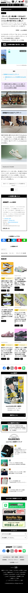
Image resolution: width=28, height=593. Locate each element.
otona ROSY (23, 572)
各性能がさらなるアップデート (11, 74)
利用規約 (22, 559)
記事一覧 (16, 1)
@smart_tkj (11, 220)
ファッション (4, 5)
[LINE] (24, 240)
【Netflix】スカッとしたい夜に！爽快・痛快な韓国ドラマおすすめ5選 (18, 472)
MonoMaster (13, 576)
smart (7, 576)
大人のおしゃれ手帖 (18, 570)
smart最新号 (12, 1)
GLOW (17, 574)
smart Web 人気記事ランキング (14, 498)
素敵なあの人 (10, 572)
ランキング (19, 1)
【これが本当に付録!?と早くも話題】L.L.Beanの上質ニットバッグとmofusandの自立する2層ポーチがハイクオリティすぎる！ (18, 490)
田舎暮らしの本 (20, 576)
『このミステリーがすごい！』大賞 (15, 580)
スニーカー (16, 5)
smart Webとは (6, 557)
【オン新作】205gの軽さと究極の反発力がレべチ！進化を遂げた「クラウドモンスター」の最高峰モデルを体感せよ (7, 314)
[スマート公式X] (8, 368)
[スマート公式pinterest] (15, 368)
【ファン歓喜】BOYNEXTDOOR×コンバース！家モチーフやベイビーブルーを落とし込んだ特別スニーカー (20, 451)
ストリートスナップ (22, 1)
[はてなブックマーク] (14, 240)
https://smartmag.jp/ (13, 222)
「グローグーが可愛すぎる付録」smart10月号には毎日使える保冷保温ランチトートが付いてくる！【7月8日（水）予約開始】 (18, 463)
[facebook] (3, 240)
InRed (11, 570)
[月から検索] (14, 537)
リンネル (17, 572)
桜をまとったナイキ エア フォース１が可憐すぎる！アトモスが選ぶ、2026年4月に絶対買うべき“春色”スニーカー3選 (7, 352)
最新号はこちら (14, 415)
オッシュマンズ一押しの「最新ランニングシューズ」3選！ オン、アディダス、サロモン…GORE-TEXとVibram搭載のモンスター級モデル (21, 317)
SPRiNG (6, 574)
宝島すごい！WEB (15, 578)
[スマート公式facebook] (4, 368)
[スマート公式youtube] (19, 368)
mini (5, 572)
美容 (10, 5)
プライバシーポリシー (13, 559)
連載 (8, 290)
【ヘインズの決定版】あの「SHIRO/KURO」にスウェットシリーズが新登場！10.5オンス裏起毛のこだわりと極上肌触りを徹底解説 (18, 481)
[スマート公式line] (23, 368)
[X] (8, 240)
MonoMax (23, 574)
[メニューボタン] (26, 2)
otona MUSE (12, 574)
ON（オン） (4, 249)
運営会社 (21, 557)
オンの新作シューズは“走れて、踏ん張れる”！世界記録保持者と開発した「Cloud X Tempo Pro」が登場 (20, 281)
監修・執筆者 (15, 557)
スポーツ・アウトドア (19, 289)
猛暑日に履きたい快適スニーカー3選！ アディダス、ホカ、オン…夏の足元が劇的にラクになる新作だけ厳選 (14, 86)
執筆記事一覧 (6, 228)
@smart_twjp (7, 218)
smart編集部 (23, 30)
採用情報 (4, 559)
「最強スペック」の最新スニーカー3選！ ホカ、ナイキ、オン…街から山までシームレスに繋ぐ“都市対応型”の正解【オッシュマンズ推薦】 (21, 352)
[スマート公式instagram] (12, 368)
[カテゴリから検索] (14, 533)
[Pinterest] (19, 240)
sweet (25, 570)
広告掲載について (14, 562)
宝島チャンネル (4, 570)
